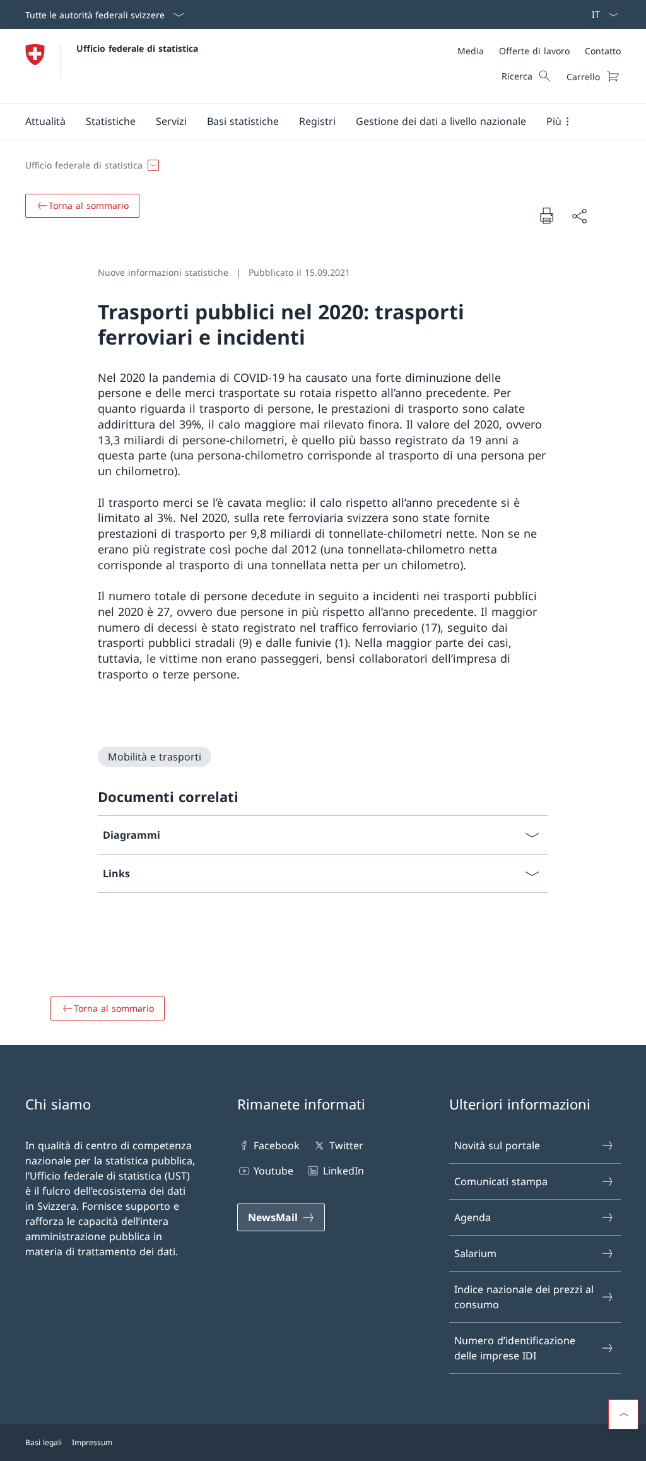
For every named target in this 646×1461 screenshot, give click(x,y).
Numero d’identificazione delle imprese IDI (514, 1348)
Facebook (277, 1145)
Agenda (472, 1217)
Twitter (346, 1145)
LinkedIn (343, 1171)
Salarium (475, 1253)
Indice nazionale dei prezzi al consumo (524, 1296)
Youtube (273, 1171)
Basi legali (43, 1442)
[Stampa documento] (546, 215)
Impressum (92, 1442)
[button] (45, 121)
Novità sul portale (497, 1145)
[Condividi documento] (579, 215)
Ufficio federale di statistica (137, 48)
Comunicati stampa (501, 1181)
